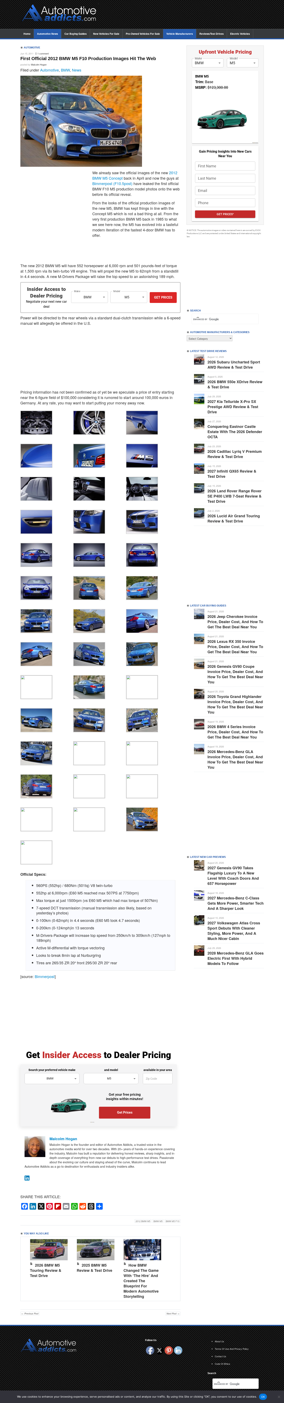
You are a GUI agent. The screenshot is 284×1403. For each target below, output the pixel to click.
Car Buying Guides (75, 34)
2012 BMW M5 (143, 1221)
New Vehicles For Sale (106, 34)
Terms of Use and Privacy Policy (232, 1348)
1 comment (43, 53)
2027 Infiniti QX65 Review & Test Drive (231, 473)
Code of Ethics (222, 1363)
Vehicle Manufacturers (179, 34)
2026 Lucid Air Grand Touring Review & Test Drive (233, 518)
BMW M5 (158, 1221)
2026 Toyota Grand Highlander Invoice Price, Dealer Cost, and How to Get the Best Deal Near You (235, 704)
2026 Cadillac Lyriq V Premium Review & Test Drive (234, 454)
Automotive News (47, 34)
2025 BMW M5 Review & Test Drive (94, 1267)
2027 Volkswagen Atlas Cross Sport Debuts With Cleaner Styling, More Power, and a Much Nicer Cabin (233, 930)
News (76, 70)
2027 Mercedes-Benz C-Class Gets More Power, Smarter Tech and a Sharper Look (235, 903)
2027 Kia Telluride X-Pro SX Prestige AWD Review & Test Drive (232, 407)
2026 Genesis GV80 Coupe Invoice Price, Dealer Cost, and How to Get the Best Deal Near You (235, 674)
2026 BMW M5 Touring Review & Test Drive (45, 1270)
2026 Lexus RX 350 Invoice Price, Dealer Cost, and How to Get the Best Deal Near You (235, 647)
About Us (219, 1341)
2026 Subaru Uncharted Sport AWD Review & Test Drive (233, 364)
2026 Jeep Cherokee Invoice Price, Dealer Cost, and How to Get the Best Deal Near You (235, 622)
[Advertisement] (183, 14)
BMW (65, 70)
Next (173, 1268)
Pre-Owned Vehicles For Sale (143, 34)
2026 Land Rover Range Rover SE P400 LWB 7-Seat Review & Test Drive (234, 496)
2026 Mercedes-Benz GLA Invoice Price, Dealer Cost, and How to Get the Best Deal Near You (235, 759)
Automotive (49, 70)
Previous (28, 1268)
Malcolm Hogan (39, 64)
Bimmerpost (45, 976)
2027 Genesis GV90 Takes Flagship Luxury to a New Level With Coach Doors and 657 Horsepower (233, 875)
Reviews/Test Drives (211, 34)
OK (263, 1396)
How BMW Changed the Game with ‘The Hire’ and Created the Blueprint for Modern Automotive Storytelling (141, 1280)
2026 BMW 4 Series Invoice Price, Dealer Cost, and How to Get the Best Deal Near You (235, 732)
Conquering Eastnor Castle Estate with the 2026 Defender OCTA (234, 432)
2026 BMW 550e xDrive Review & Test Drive (234, 384)
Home (27, 34)
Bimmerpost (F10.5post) (112, 183)
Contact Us (220, 1356)
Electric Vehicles (240, 34)
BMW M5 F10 (172, 1221)
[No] (279, 1397)
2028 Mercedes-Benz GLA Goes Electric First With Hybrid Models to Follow (235, 958)
